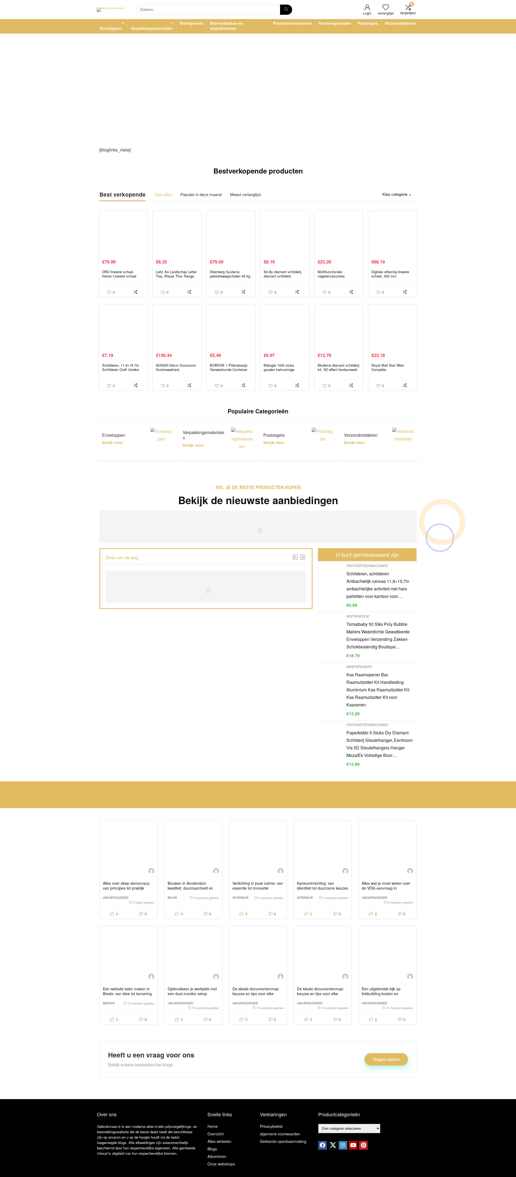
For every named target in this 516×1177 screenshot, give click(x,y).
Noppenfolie (357, 616)
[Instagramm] (343, 1145)
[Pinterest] (363, 1145)
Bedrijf (109, 1003)
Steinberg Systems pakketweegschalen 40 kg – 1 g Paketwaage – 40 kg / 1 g (230, 278)
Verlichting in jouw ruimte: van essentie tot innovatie (257, 885)
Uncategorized (115, 897)
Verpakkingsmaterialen (152, 28)
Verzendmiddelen (400, 23)
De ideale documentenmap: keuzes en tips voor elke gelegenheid (256, 993)
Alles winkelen (219, 1141)
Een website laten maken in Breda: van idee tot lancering (127, 991)
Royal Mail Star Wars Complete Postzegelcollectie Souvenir (387, 372)
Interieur (240, 897)
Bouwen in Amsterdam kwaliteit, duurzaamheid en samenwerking (190, 888)
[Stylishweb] (151, 872)
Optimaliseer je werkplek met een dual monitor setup (192, 991)
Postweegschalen (334, 23)
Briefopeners (191, 23)
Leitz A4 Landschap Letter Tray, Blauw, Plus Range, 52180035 (176, 276)
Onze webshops (221, 1164)
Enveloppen (111, 28)
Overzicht (215, 1133)
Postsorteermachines (292, 23)
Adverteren (216, 1156)
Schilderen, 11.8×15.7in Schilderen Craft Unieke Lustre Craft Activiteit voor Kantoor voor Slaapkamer (122, 372)
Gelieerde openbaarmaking (283, 1141)
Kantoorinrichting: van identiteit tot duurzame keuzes (322, 885)
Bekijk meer (112, 442)
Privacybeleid (271, 1126)
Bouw (172, 897)
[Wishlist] (385, 7)
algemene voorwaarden (280, 1133)
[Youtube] (353, 1145)
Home (212, 1126)
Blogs (212, 1148)
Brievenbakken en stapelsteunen (226, 25)
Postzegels (368, 23)
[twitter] (332, 1145)
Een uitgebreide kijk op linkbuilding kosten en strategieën (381, 993)
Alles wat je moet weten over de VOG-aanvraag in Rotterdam (386, 888)
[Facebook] (322, 1145)
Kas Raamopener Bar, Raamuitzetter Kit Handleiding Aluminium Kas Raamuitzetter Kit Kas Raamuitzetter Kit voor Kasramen (377, 689)
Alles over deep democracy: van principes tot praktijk (126, 885)
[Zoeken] (286, 10)
